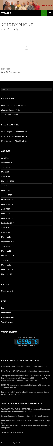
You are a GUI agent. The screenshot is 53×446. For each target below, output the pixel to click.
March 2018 (6, 214)
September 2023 (7, 162)
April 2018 (5, 209)
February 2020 (7, 190)
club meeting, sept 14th (10, 110)
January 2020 (6, 195)
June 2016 (5, 246)
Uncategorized (7, 291)
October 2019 (6, 200)
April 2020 (5, 186)
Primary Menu (50, 13)
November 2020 (7, 181)
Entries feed (6, 313)
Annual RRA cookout (9, 115)
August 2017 (6, 227)
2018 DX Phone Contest (10, 70)
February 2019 (7, 204)
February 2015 (7, 269)
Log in (3, 308)
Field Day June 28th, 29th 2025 (13, 105)
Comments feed (7, 317)
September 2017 (7, 223)
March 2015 (6, 265)
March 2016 (6, 251)
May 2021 (5, 172)
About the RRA (21, 131)
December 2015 (7, 255)
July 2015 (5, 260)
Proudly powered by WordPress (12, 443)
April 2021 (5, 176)
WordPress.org (7, 322)
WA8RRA (6, 13)
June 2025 (5, 158)
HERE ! (21, 394)
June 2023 (5, 167)
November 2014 (7, 274)
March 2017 (6, 237)
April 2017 (5, 232)
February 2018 (7, 218)
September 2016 (7, 241)
